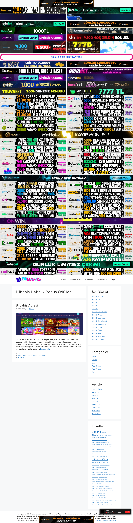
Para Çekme (96, 366)
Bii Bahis (104, 432)
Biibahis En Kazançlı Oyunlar (98, 454)
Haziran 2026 (97, 389)
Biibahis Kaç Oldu (98, 336)
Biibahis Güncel (95, 465)
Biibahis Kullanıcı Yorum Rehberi (99, 479)
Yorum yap (21, 357)
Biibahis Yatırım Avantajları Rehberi (100, 497)
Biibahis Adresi (27, 305)
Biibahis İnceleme (75, 280)
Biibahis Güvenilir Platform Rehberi (100, 472)
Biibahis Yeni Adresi (96, 500)
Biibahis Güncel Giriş (104, 465)
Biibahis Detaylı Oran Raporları (110, 447)
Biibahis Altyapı (97, 315)
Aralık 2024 (96, 411)
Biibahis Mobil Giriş (99, 324)
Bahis (94, 357)
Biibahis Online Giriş (96, 483)
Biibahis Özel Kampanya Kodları (109, 500)
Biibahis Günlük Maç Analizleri (99, 467)
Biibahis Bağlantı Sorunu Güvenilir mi (100, 442)
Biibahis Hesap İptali (96, 474)
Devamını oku (45, 349)
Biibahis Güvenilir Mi (99, 340)
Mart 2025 (95, 401)
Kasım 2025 (96, 392)
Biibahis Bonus (97, 327)
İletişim (113, 280)
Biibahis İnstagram (98, 318)
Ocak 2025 (96, 408)
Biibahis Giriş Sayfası (99, 312)
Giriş (19, 354)
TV (93, 372)
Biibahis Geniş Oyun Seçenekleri (99, 456)
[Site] (33, 98)
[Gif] (66, 134)
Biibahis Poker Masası (97, 488)
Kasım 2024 (96, 414)
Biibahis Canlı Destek (99, 321)
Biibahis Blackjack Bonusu (98, 444)
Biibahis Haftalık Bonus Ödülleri (37, 356)
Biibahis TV (94, 493)
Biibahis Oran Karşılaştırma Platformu (100, 486)
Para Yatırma (96, 369)
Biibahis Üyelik (97, 330)
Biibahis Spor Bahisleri (109, 490)
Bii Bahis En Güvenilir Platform (99, 451)
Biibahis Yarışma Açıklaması (98, 495)
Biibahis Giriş (89, 280)
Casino (94, 360)
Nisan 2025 (96, 398)
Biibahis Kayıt (97, 333)
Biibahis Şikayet (102, 280)
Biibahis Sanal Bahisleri (97, 490)
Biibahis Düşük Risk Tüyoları (98, 449)
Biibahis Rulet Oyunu (107, 488)
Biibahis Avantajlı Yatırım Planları (99, 440)
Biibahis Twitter (101, 493)
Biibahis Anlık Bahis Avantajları (99, 437)
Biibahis (63, 280)
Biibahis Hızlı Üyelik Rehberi (108, 474)
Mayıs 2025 (96, 395)
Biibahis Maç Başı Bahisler (98, 481)
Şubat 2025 (96, 404)
